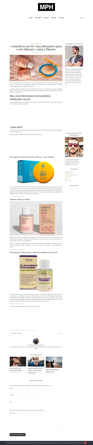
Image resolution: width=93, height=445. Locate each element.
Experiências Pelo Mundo (71, 175)
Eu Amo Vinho (68, 176)
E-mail (11, 395)
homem (23, 330)
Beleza (32, 43)
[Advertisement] (46, 29)
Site (11, 401)
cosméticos (38, 43)
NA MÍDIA (46, 17)
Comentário (12, 413)
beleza (12, 330)
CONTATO (61, 17)
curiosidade (17, 330)
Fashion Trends (68, 173)
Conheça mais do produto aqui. (17, 196)
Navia (66, 178)
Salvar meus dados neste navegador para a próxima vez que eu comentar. (27, 410)
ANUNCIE (53, 17)
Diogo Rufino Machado (17, 333)
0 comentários (59, 333)
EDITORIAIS (38, 17)
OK (85, 442)
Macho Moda (68, 180)
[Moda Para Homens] (46, 7)
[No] (91, 443)
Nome (11, 388)
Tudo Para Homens (69, 171)
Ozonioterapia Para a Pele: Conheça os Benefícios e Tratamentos (35, 370)
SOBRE (31, 17)
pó (27, 330)
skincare (32, 330)
